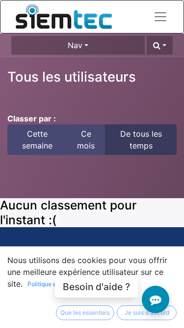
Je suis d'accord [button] (147, 312)
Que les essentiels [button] (85, 312)
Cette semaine (37, 139)
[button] (160, 45)
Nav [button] (75, 45)
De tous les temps (141, 139)
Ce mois (86, 139)
